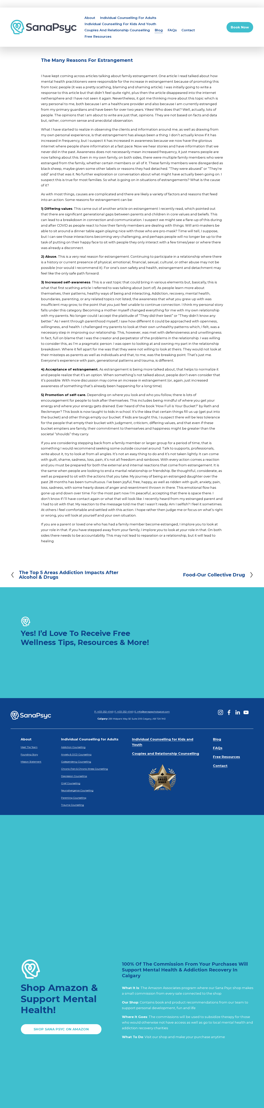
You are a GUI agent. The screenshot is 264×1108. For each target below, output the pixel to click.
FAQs (172, 30)
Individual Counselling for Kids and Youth (120, 24)
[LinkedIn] (237, 712)
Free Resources (98, 36)
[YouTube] (246, 712)
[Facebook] (229, 712)
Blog (159, 30)
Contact (188, 30)
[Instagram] (220, 712)
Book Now (240, 27)
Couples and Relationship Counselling (117, 30)
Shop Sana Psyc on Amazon (61, 1029)
